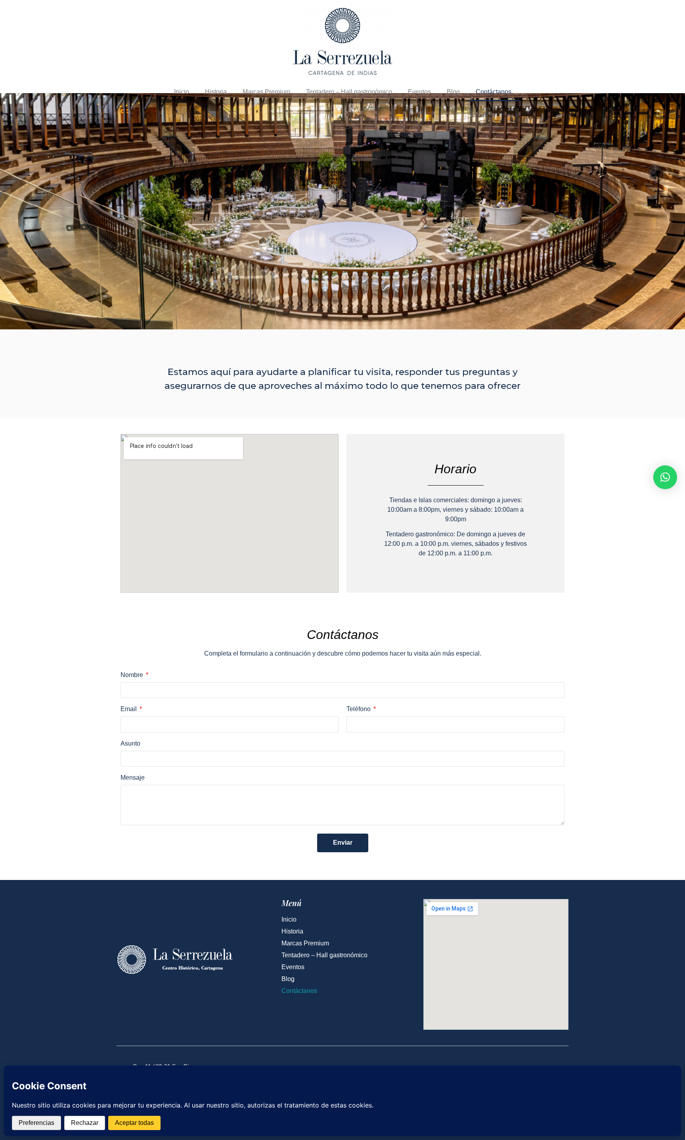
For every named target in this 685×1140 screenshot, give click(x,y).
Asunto (130, 743)
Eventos (419, 91)
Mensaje (133, 778)
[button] (665, 477)
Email (129, 709)
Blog (453, 91)
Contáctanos (493, 91)
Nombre (133, 675)
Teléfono (359, 709)
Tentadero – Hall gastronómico (349, 91)
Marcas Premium (266, 91)
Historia (216, 91)
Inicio (181, 91)
